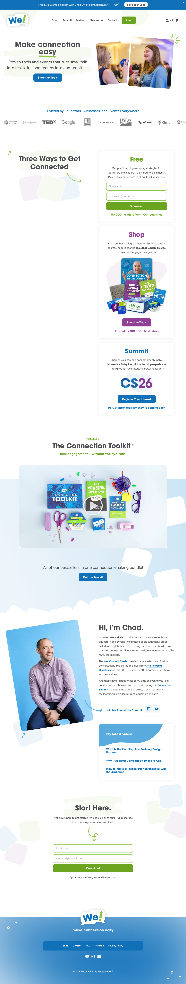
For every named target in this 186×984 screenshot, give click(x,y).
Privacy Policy (115, 945)
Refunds (99, 945)
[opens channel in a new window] (156, 708)
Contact (112, 20)
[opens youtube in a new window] (87, 956)
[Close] (183, 2)
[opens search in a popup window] (172, 20)
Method (80, 20)
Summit (67, 20)
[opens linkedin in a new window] (99, 956)
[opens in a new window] (111, 971)
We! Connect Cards (115, 661)
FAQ (88, 945)
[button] (93, 506)
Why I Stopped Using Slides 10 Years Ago (133, 761)
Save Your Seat (136, 4)
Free (128, 20)
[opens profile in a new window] (148, 708)
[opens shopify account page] (167, 20)
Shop (55, 20)
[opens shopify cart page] (176, 20)
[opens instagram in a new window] (93, 956)
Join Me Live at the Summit (124, 710)
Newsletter (96, 20)
